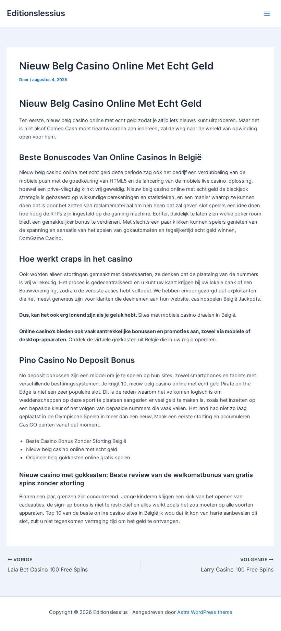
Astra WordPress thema (204, 612)
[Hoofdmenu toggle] (267, 13)
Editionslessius (36, 13)
